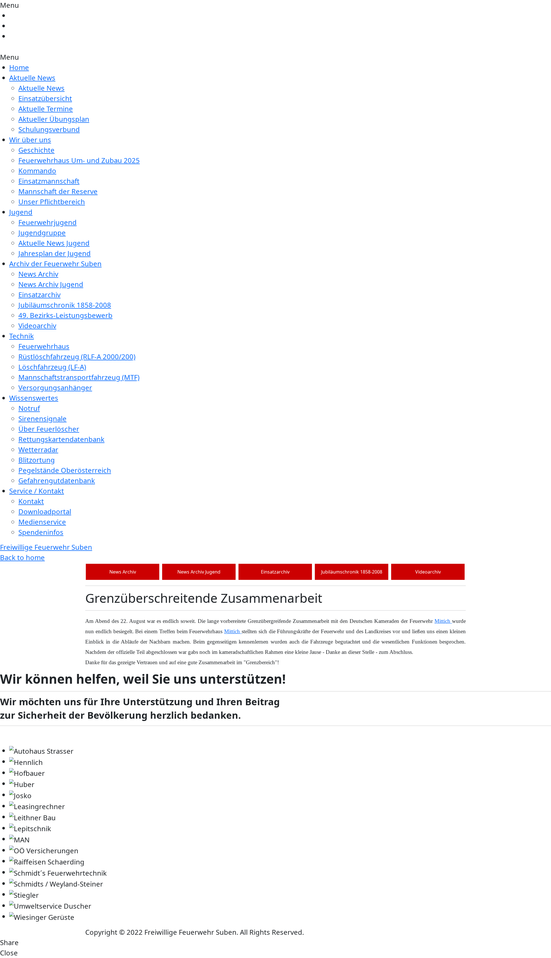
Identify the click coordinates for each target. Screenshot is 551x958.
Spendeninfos (40, 532)
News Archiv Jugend (50, 284)
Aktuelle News (32, 77)
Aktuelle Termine (45, 108)
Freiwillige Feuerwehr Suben (46, 547)
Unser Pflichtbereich (51, 201)
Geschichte (36, 150)
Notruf (29, 408)
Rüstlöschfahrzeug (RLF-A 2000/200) (76, 356)
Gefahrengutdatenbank (56, 480)
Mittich (443, 621)
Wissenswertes (33, 398)
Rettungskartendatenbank (61, 439)
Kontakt (31, 501)
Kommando (37, 170)
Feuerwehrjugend (47, 222)
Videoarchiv (37, 325)
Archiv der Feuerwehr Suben (55, 263)
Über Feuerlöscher (48, 429)
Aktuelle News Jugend (54, 243)
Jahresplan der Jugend (54, 253)
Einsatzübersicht (45, 98)
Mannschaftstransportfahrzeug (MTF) (78, 377)
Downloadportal (44, 511)
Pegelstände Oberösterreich (64, 470)
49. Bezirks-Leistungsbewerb (65, 315)
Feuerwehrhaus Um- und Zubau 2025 (79, 160)
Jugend (20, 212)
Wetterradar (38, 449)
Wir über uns (30, 139)
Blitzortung (36, 460)
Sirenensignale (42, 418)
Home (19, 67)
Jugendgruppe (42, 232)
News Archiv (38, 274)
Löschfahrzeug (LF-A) (52, 367)
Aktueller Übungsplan (53, 119)
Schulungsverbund (49, 129)
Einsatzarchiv (39, 294)
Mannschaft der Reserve (58, 191)
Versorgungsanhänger (55, 387)
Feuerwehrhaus (43, 346)
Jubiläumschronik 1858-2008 (64, 305)
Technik (21, 336)
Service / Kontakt (36, 490)
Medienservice (42, 521)
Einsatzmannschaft (48, 181)
